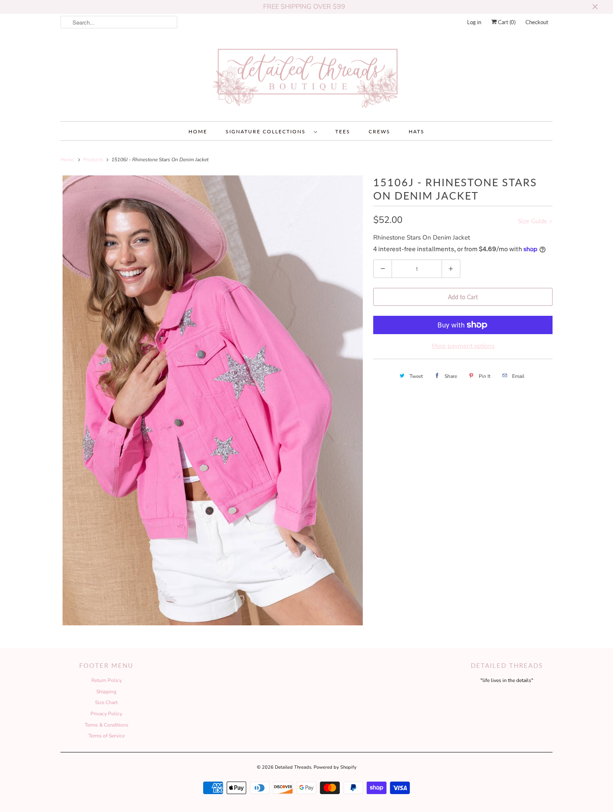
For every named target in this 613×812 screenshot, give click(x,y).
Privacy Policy (106, 713)
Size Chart (106, 702)
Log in (474, 22)
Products (94, 159)
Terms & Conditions (106, 725)
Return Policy (106, 680)
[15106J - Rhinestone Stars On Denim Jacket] (213, 400)
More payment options (463, 346)
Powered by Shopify (335, 767)
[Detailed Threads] (306, 78)
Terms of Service (106, 735)
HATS (417, 131)
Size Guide (533, 221)
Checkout (536, 22)
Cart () (506, 22)
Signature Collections (268, 131)
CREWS (379, 131)
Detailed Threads (293, 767)
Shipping (106, 691)
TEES (342, 131)
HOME (197, 131)
